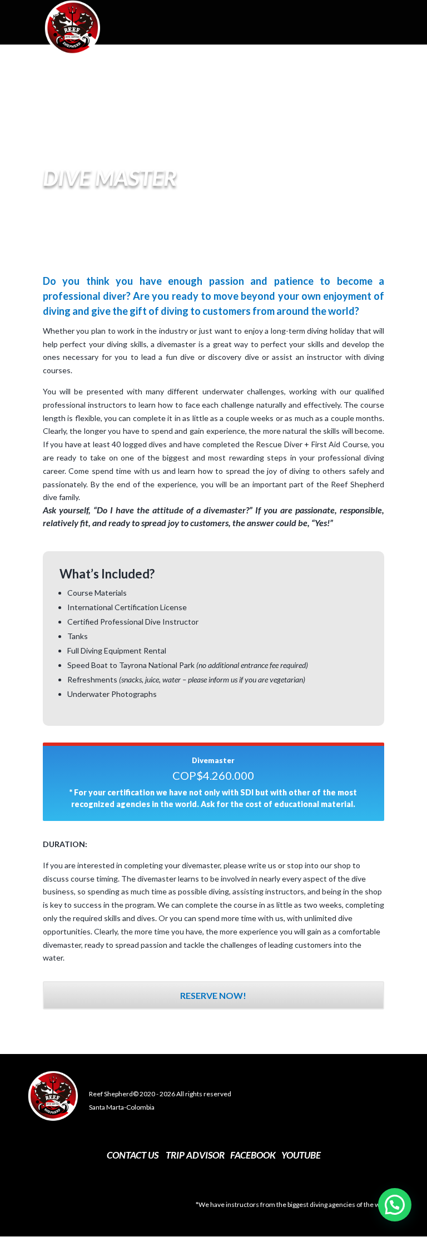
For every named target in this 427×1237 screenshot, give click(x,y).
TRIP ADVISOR (195, 1155)
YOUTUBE (301, 1155)
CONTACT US (132, 1155)
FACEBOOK (253, 1155)
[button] (394, 1204)
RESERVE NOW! (213, 995)
